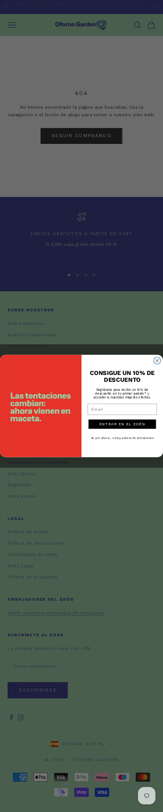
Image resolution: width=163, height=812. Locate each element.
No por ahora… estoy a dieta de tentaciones (122, 438)
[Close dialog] (157, 360)
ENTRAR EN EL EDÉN (122, 424)
